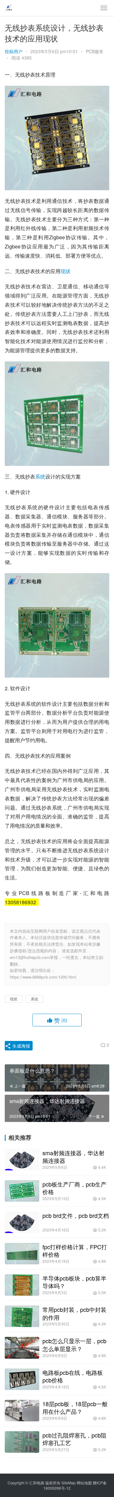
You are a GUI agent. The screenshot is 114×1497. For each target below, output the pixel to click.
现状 (65, 271)
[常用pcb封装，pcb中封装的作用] (22, 1316)
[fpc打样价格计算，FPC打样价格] (22, 1253)
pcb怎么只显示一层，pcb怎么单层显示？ (74, 1344)
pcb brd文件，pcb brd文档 (75, 1215)
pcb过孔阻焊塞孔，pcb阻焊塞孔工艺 (74, 1438)
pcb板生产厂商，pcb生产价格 (74, 1187)
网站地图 (84, 1482)
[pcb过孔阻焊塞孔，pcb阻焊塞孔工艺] (22, 1442)
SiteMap (68, 1482)
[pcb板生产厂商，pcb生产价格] (22, 1191)
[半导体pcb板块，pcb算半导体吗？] (22, 1285)
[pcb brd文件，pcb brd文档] (22, 1222)
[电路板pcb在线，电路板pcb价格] (22, 1379)
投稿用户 (13, 51)
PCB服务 (95, 51)
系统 (40, 476)
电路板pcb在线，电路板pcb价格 (72, 1376)
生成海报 (20, 1046)
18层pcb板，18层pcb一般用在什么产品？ (75, 1407)
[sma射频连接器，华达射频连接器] (22, 1159)
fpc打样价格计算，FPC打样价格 (74, 1250)
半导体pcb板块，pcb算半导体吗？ (74, 1281)
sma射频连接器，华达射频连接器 (73, 1156)
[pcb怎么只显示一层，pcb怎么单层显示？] (22, 1347)
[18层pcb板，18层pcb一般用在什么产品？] (22, 1410)
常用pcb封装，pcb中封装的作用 (74, 1313)
